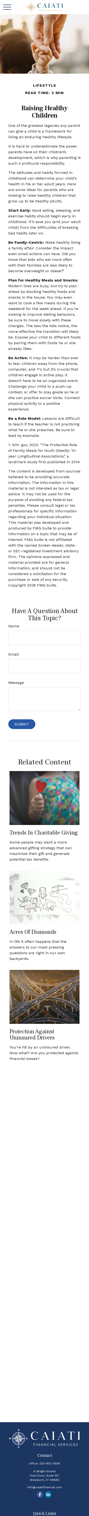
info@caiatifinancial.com (44, 1487)
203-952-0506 (49, 1463)
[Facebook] (40, 1494)
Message (16, 682)
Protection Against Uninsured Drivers (32, 1034)
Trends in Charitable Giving (43, 832)
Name (13, 626)
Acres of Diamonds (32, 932)
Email (13, 654)
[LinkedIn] (48, 1494)
